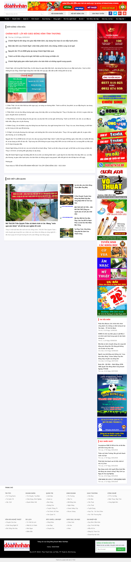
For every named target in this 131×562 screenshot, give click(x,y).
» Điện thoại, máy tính (114, 499)
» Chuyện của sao (10, 522)
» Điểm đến (29, 531)
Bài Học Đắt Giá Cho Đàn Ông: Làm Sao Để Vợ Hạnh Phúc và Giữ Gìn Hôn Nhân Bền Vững (83, 221)
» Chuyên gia (50, 528)
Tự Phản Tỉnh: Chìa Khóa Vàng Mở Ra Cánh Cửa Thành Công (83, 231)
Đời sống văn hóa (16, 27)
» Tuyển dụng (91, 508)
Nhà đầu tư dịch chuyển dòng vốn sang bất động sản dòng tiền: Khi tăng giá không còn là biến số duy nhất (112, 346)
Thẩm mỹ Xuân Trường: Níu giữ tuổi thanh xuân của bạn (111, 454)
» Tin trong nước (10, 496)
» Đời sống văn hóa (11, 528)
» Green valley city (72, 508)
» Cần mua (90, 496)
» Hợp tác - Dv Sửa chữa (95, 511)
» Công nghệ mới (112, 502)
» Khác (69, 528)
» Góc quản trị (50, 514)
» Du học (69, 525)
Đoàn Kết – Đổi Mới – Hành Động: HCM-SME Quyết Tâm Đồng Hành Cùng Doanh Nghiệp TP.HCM (111, 367)
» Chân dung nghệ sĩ (11, 525)
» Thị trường (70, 496)
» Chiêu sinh (70, 522)
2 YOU (73, 560)
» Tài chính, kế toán (52, 511)
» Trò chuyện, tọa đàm (33, 496)
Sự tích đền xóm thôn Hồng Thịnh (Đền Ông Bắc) (83, 186)
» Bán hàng (49, 502)
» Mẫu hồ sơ (91, 528)
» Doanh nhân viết (31, 502)
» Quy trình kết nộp (93, 525)
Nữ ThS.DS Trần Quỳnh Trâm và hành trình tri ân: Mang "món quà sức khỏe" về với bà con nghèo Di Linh (31, 224)
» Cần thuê (90, 502)
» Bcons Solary (71, 511)
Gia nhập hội (120, 19)
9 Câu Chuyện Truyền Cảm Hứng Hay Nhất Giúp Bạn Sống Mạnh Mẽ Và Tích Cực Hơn (83, 199)
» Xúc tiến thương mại (94, 514)
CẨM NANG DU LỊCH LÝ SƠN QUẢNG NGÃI (112, 479)
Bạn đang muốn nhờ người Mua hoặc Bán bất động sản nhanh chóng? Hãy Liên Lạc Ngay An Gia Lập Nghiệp (111, 471)
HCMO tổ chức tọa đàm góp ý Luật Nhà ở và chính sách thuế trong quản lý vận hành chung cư (111, 336)
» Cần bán (90, 499)
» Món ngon (29, 528)
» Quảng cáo (50, 505)
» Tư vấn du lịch (31, 522)
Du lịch (81, 19)
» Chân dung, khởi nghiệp (33, 499)
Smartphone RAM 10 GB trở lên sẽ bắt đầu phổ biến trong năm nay (111, 446)
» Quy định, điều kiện (93, 522)
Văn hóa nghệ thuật (69, 19)
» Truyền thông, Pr (52, 508)
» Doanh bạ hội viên (93, 534)
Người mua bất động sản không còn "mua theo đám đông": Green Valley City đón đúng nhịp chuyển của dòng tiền (111, 356)
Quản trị (25, 19)
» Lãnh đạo (49, 496)
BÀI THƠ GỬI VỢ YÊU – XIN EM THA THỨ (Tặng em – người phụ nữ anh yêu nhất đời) (83, 210)
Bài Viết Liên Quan (16, 179)
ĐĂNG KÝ (121, 549)
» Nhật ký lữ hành (31, 525)
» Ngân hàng (70, 505)
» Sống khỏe (50, 522)
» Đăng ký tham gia (93, 531)
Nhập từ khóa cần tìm (41, 14)
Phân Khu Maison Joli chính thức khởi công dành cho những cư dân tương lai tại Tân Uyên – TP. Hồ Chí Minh (111, 326)
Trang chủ (9, 487)
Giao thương (46, 19)
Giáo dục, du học (107, 19)
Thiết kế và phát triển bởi (63, 560)
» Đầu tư (69, 499)
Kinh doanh (35, 19)
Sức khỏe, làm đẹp (93, 19)
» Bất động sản (71, 502)
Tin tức (7, 19)
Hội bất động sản (77, 13)
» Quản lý (49, 499)
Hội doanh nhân (57, 13)
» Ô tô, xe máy (112, 496)
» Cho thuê (90, 505)
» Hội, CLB (8, 502)
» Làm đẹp (49, 525)
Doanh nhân (16, 19)
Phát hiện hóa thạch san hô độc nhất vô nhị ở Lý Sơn (111, 462)
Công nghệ (56, 19)
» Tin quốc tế (9, 499)
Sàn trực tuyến (98, 13)
